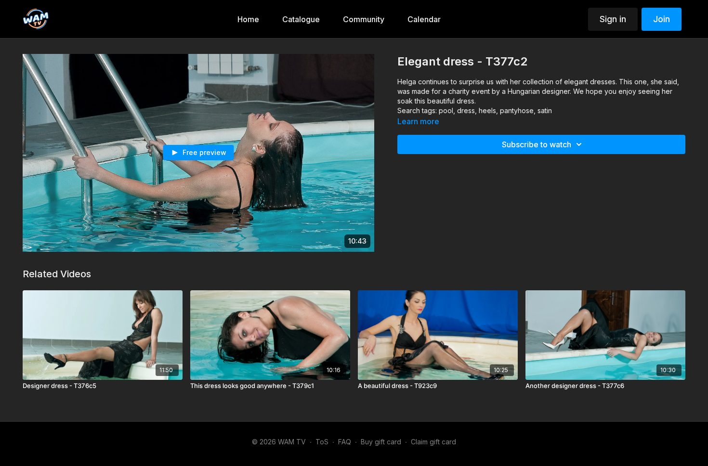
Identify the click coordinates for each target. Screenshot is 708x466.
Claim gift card (433, 442)
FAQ (344, 442)
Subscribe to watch (536, 144)
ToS (321, 442)
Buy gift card (381, 442)
